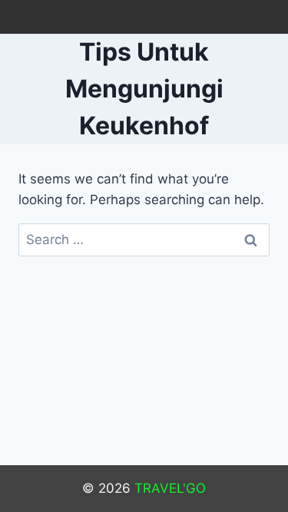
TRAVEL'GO (170, 488)
